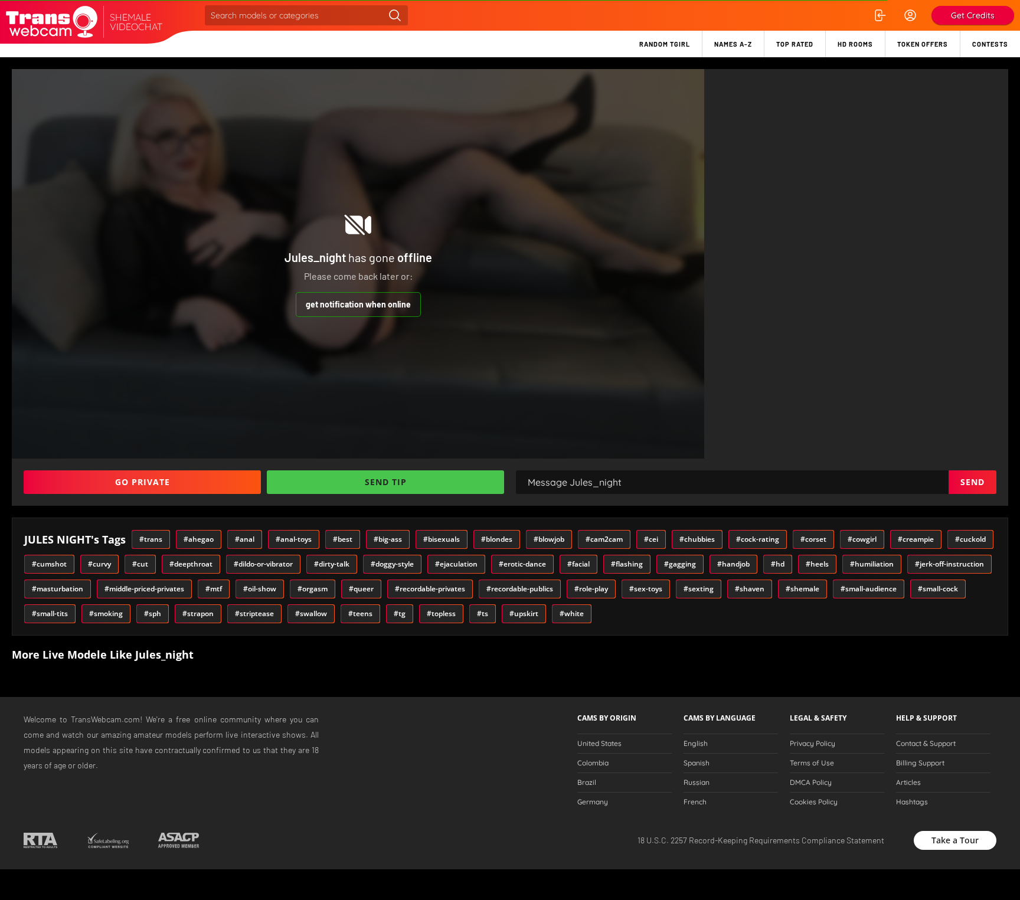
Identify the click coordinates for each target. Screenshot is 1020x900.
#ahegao (199, 539)
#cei (651, 539)
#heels (817, 564)
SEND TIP (386, 481)
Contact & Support (926, 743)
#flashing (627, 564)
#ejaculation (456, 564)
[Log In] (879, 15)
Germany (592, 802)
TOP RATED (794, 44)
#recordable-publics (519, 589)
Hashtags (912, 802)
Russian (697, 782)
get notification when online (358, 304)
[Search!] (395, 15)
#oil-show (259, 589)
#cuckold (970, 539)
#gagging (680, 564)
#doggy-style (392, 564)
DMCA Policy (811, 782)
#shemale (802, 589)
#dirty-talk (331, 564)
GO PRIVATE (142, 481)
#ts (482, 613)
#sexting (699, 589)
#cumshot (49, 564)
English (696, 743)
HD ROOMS (855, 44)
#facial (578, 564)
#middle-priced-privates (144, 589)
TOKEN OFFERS (922, 44)
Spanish (697, 763)
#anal (244, 539)
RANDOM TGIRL (664, 44)
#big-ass (388, 539)
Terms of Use (812, 763)
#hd (777, 564)
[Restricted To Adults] (40, 840)
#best (342, 539)
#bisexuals (441, 539)
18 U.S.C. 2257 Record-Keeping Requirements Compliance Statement (761, 840)
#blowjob (549, 539)
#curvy (99, 564)
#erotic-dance (522, 564)
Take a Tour (955, 840)
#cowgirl (862, 539)
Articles (908, 782)
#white (572, 613)
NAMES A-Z (733, 44)
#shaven (749, 589)
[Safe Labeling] (108, 840)
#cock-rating (757, 539)
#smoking (106, 613)
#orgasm (313, 589)
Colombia (593, 763)
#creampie (916, 539)
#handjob (733, 564)
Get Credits (973, 15)
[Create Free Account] (910, 15)
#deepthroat (190, 564)
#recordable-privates (430, 589)
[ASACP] (178, 840)
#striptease (254, 613)
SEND (972, 481)
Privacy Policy (812, 743)
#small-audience (869, 589)
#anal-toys (294, 539)
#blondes (496, 539)
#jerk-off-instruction (949, 564)
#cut (140, 564)
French (695, 802)
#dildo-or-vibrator (263, 564)
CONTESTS (990, 44)
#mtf (213, 589)
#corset (813, 539)
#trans (150, 539)
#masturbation (57, 589)
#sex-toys (645, 589)
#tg (400, 613)
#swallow (311, 613)
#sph (152, 613)
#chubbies (697, 539)
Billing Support (920, 763)
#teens (360, 613)
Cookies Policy (814, 802)
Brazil (586, 782)
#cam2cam (604, 539)
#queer (361, 589)
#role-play (591, 589)
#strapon (198, 613)
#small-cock (938, 589)
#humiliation (872, 564)
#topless (441, 613)
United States (599, 743)
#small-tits (50, 613)
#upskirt (523, 613)
